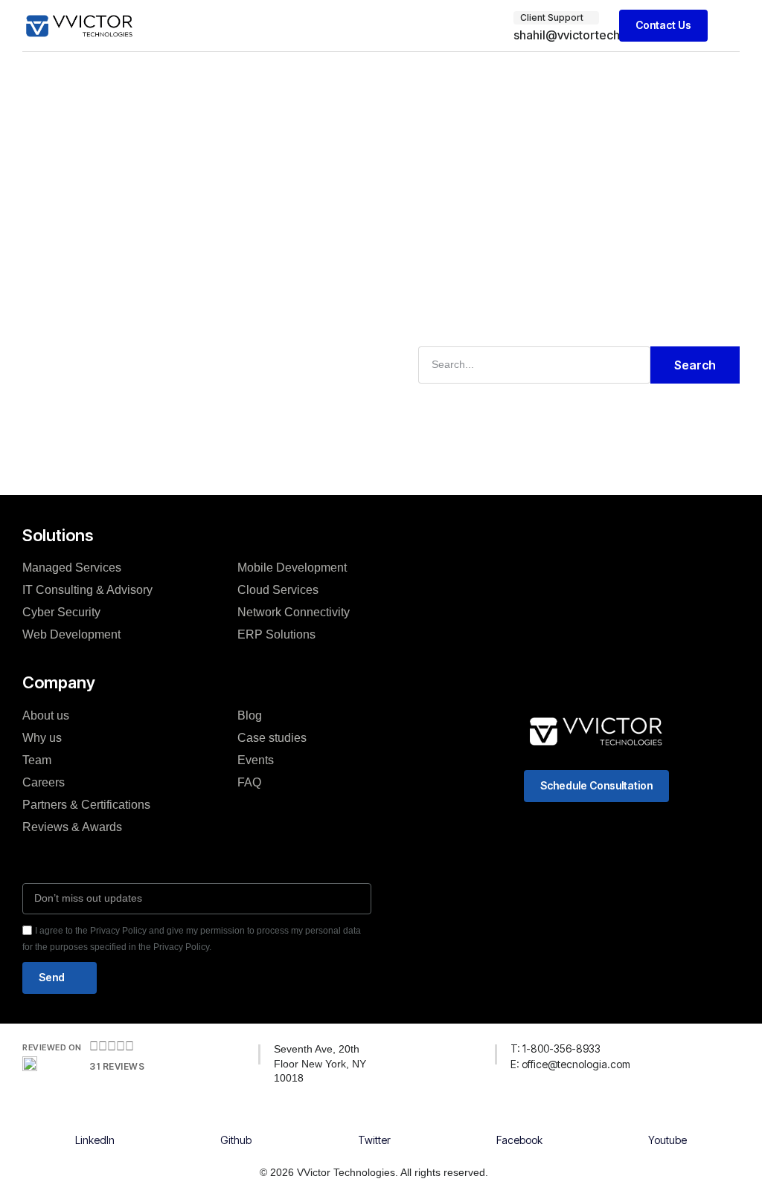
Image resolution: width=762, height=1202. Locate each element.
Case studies (272, 737)
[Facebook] (519, 1124)
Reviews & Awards (72, 827)
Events (255, 760)
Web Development (71, 634)
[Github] (236, 1124)
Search (695, 365)
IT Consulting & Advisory (87, 590)
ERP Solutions (276, 634)
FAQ (249, 782)
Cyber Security (61, 612)
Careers (43, 782)
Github (236, 1140)
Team (36, 760)
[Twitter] (374, 1124)
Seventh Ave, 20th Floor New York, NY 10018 (320, 1063)
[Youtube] (667, 1124)
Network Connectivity (293, 612)
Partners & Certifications (86, 804)
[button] (729, 25)
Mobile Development (292, 567)
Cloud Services (277, 590)
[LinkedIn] (95, 1124)
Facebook (519, 1140)
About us (45, 715)
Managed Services (71, 567)
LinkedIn (95, 1140)
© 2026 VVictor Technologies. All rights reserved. (374, 1172)
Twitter (374, 1140)
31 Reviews (116, 1066)
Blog (249, 715)
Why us (42, 737)
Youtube (667, 1140)
